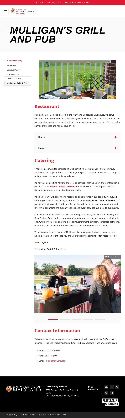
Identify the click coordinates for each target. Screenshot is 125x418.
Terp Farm (11, 65)
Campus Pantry (14, 70)
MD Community (15, 60)
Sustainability (13, 74)
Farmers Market (14, 79)
